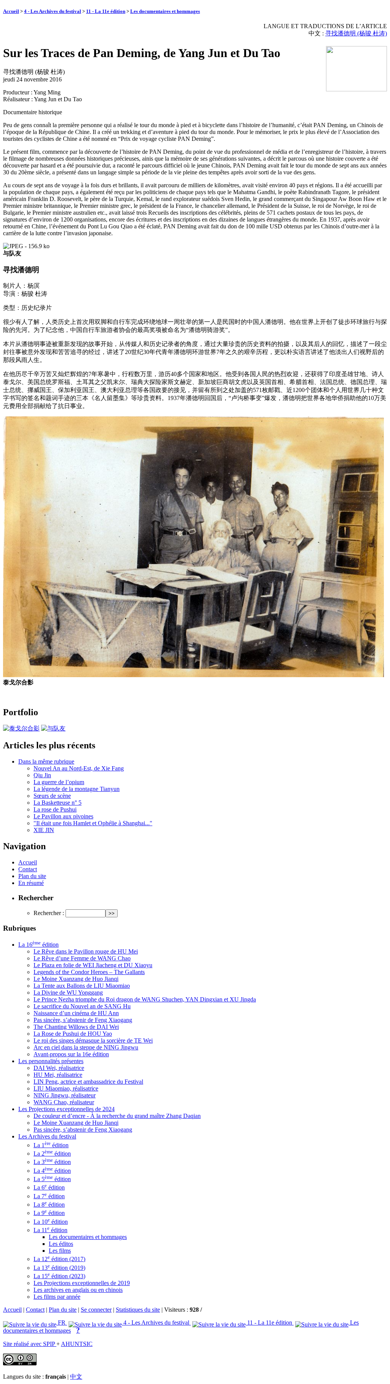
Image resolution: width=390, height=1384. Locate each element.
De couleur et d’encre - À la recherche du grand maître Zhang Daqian (117, 1116)
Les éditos (61, 1243)
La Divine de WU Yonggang (68, 992)
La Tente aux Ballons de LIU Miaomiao (82, 985)
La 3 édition (52, 1162)
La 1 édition (51, 1145)
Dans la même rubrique (46, 761)
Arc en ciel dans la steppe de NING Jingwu (86, 1047)
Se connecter (96, 1309)
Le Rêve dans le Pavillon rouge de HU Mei (86, 951)
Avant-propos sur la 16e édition (71, 1054)
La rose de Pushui (55, 809)
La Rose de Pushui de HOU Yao (73, 1033)
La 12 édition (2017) (59, 1259)
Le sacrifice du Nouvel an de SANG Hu (82, 1006)
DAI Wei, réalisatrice (59, 1068)
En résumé (31, 883)
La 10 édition (51, 1221)
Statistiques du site (138, 1309)
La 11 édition (50, 1230)
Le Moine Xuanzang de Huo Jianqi (76, 979)
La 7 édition (49, 1196)
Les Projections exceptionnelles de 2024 (66, 1109)
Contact (27, 869)
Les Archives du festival (47, 1136)
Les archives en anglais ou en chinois (78, 1290)
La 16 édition (38, 944)
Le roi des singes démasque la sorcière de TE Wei (93, 1040)
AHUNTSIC (77, 1344)
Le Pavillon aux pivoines (63, 816)
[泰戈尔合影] (21, 728)
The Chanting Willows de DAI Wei (76, 1027)
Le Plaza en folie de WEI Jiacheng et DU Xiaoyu (93, 965)
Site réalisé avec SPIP (29, 1344)
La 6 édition (49, 1187)
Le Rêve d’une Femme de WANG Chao (82, 958)
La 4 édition (52, 1170)
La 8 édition (49, 1204)
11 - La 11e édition (105, 11)
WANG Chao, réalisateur (64, 1102)
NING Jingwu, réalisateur (65, 1095)
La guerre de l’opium (59, 782)
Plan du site (32, 876)
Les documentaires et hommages (165, 11)
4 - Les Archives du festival (52, 11)
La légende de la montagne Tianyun (77, 789)
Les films (60, 1250)
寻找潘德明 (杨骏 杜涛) (356, 33)
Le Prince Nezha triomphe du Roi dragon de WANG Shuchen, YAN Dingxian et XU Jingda (145, 999)
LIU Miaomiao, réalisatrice (66, 1088)
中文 (76, 1376)
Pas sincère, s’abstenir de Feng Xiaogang (83, 1020)
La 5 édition (52, 1179)
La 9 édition (49, 1213)
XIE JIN (44, 830)
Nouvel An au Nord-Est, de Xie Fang (79, 768)
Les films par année (57, 1296)
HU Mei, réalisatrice (58, 1074)
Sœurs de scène (52, 795)
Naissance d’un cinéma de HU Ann (76, 1013)
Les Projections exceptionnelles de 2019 (82, 1283)
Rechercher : (49, 913)
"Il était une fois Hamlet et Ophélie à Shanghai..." (93, 823)
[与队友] (53, 728)
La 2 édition (52, 1153)
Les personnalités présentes (50, 1061)
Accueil (11, 11)
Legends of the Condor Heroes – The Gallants (89, 972)
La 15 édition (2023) (59, 1276)
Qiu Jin (42, 775)
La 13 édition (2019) (59, 1267)
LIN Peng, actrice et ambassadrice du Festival (88, 1081)
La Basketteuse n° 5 (58, 802)
